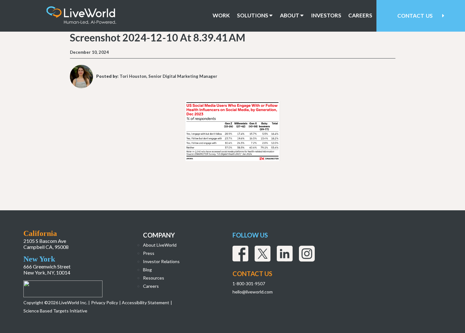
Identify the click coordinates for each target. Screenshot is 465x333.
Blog (147, 269)
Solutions (253, 15)
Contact (415, 15)
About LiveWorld (160, 245)
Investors (326, 15)
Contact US (252, 273)
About (290, 15)
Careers (360, 15)
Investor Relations (161, 261)
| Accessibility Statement (144, 302)
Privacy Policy (104, 302)
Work (221, 15)
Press (148, 253)
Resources (153, 278)
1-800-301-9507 (248, 283)
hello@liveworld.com (252, 291)
